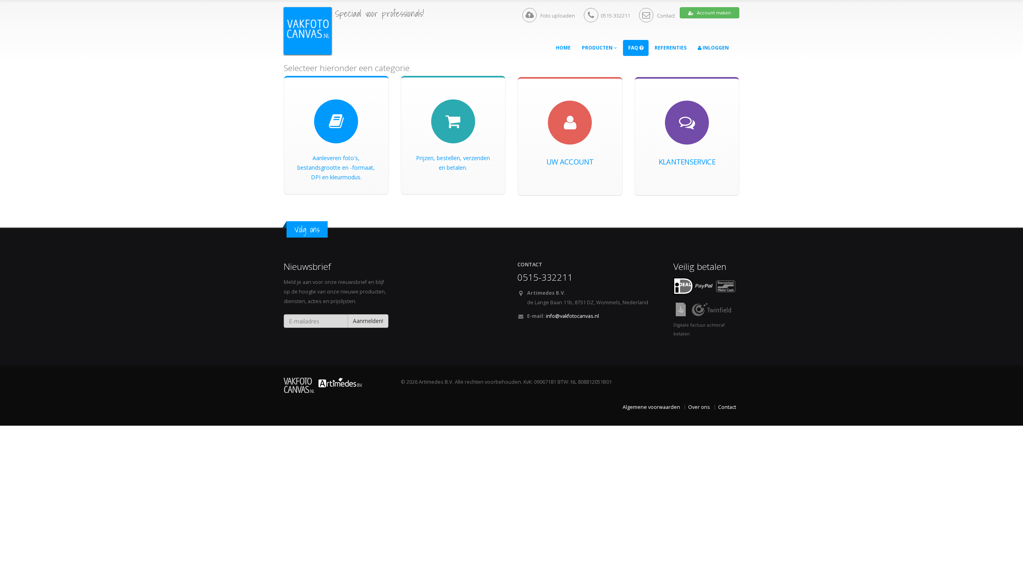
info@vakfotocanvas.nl (572, 316)
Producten (598, 47)
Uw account (570, 162)
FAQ (633, 47)
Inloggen (715, 47)
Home (563, 47)
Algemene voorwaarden (651, 407)
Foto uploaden (557, 15)
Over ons (699, 407)
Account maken (713, 13)
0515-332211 (615, 15)
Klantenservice (687, 162)
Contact (665, 15)
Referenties (671, 47)
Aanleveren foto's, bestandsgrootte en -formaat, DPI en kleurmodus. (336, 167)
